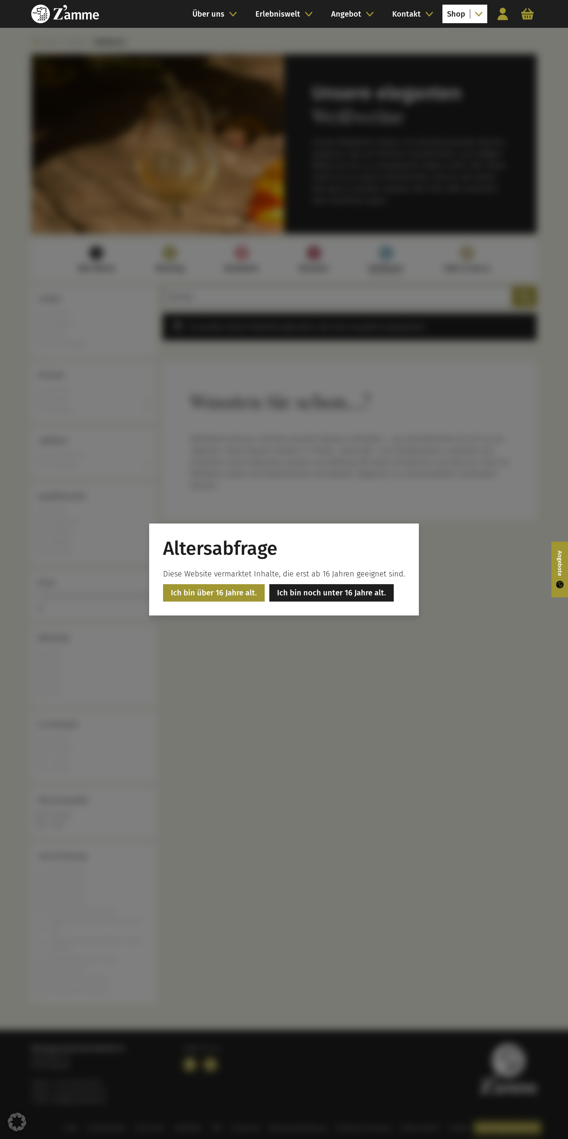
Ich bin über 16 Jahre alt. (214, 592)
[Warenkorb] (527, 14)
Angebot (346, 14)
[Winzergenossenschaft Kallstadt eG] (65, 14)
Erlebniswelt (277, 14)
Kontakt (406, 14)
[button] (17, 1122)
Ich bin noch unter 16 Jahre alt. (331, 592)
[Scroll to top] (547, 1118)
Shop (456, 14)
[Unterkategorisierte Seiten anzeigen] (235, 14)
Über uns (208, 14)
